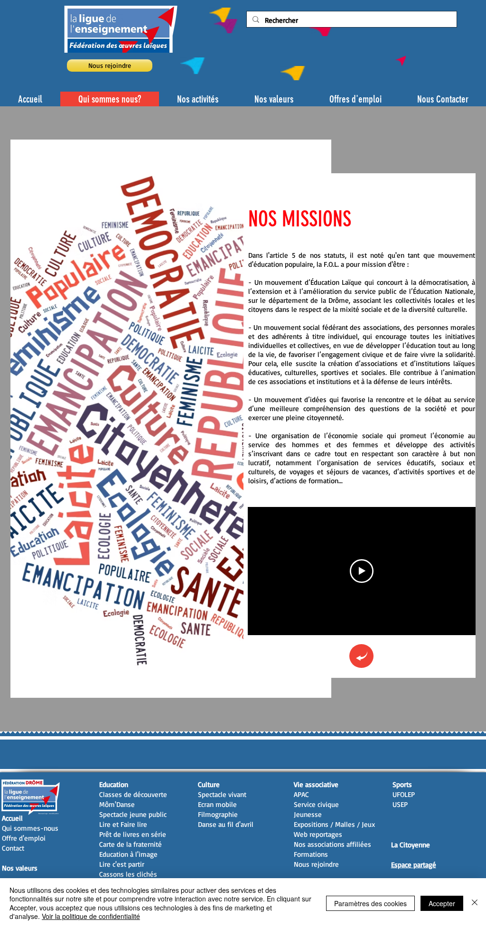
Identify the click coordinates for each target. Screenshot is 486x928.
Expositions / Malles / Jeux (334, 824)
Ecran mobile (217, 804)
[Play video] (362, 571)
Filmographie (218, 814)
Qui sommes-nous (30, 828)
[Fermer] (474, 903)
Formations (311, 854)
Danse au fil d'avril (225, 824)
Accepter (442, 903)
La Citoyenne (410, 844)
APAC (301, 794)
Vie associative (316, 784)
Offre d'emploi (24, 838)
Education (113, 784)
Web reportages (318, 834)
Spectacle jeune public (133, 814)
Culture (209, 784)
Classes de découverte (133, 794)
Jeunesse (308, 814)
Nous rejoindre (316, 864)
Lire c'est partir (121, 864)
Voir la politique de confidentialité (91, 916)
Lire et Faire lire (123, 824)
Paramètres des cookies (370, 903)
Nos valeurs (19, 867)
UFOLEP (404, 794)
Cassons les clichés (128, 874)
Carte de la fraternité (130, 844)
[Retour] (361, 656)
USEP (400, 804)
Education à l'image (128, 854)
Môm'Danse (117, 804)
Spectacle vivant (222, 794)
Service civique (316, 804)
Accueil (12, 818)
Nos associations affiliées (332, 844)
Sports (402, 784)
